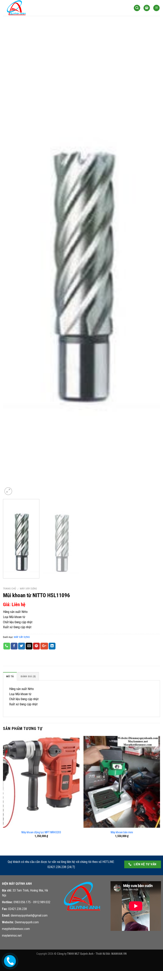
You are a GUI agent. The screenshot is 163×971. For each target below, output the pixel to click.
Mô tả (10, 676)
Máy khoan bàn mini (122, 832)
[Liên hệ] (9, 960)
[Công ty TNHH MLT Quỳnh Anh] (23, 8)
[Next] (151, 260)
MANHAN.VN (119, 953)
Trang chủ (9, 588)
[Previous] (11, 260)
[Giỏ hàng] (147, 8)
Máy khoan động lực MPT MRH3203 (41, 832)
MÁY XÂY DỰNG (28, 588)
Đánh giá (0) (28, 676)
